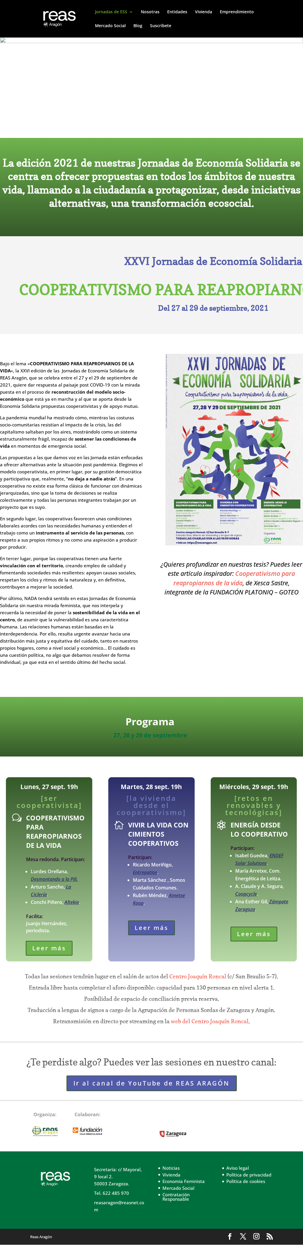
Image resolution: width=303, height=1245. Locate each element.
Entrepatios (145, 872)
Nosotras (150, 12)
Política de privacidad (248, 1175)
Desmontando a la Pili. (54, 879)
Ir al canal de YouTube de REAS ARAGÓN (151, 1083)
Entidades (177, 12)
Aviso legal (237, 1168)
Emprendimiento (237, 12)
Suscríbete (160, 26)
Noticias (171, 1168)
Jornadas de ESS (111, 12)
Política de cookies (245, 1181)
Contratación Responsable (176, 1197)
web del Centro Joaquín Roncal (210, 1021)
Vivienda (203, 12)
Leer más (49, 948)
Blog (137, 26)
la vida (233, 583)
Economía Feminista (183, 1181)
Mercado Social (110, 26)
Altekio (72, 902)
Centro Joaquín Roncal (197, 976)
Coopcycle (246, 894)
